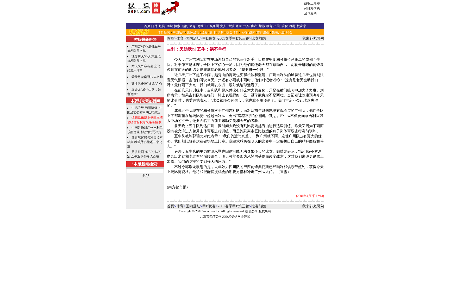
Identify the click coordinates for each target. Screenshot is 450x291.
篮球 (212, 32)
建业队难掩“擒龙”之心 (147, 83)
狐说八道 (278, 32)
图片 (252, 32)
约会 (289, 32)
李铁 (317, 8)
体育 (180, 38)
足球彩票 (310, 13)
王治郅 (315, 3)
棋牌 (220, 32)
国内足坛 (193, 38)
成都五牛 (312, 59)
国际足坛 (193, 32)
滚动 (244, 32)
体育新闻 (164, 32)
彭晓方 (234, 172)
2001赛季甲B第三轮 (233, 38)
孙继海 (309, 8)
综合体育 (232, 32)
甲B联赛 (209, 38)
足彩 (204, 32)
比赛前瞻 (258, 38)
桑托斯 (263, 167)
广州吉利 (192, 59)
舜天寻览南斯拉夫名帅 (147, 77)
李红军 (194, 156)
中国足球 (179, 32)
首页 (170, 38)
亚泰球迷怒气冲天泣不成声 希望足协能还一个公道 (145, 142)
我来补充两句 (313, 38)
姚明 (307, 3)
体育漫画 (263, 32)
